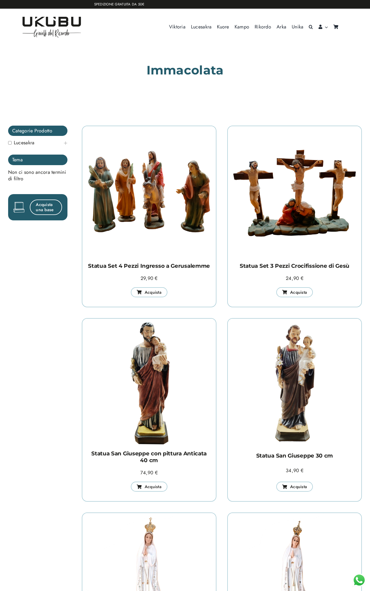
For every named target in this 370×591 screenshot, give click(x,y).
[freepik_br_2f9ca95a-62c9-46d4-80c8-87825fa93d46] (294, 128)
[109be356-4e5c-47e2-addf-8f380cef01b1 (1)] (294, 321)
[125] (149, 515)
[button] (311, 27)
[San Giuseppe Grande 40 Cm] (149, 321)
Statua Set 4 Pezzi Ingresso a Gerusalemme (149, 266)
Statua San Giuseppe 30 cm (294, 455)
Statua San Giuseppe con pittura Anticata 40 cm (149, 456)
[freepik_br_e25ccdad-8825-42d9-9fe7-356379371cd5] (149, 128)
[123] (294, 515)
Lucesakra (24, 143)
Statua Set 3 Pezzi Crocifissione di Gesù (294, 266)
